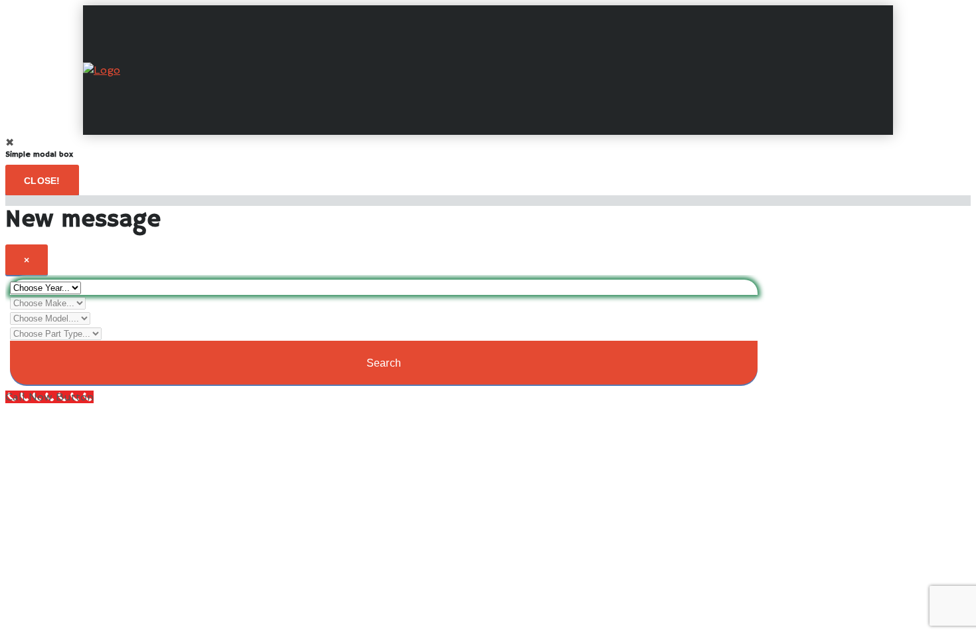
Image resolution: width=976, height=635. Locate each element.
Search (384, 363)
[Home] (101, 70)
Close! (42, 180)
